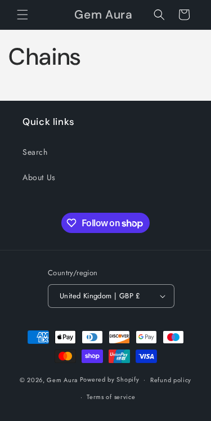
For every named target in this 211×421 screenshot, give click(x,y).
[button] (22, 14)
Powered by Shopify (110, 379)
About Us (39, 177)
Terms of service (111, 396)
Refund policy (170, 379)
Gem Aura (62, 379)
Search (35, 152)
